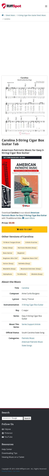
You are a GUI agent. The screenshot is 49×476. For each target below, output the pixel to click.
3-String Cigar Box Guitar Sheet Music (31, 15)
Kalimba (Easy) (24, 264)
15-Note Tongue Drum (11, 242)
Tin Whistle (21, 274)
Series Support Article (31, 324)
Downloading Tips (9, 453)
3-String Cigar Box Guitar (32, 304)
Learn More (29, 218)
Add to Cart (25, 229)
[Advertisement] (24, 49)
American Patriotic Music (32, 342)
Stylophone (7, 274)
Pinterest (8, 433)
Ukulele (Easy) (36, 274)
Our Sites (16, 471)
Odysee (7, 429)
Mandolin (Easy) (9, 269)
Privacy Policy (7, 471)
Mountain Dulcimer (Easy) (31, 269)
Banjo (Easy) (8, 248)
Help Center (7, 449)
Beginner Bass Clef (30, 258)
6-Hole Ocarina (31, 242)
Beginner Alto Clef (10, 258)
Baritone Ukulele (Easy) (27, 248)
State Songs (27, 345)
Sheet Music (10, 15)
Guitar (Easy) (8, 264)
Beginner (21, 253)
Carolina (25, 288)
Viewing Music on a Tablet (13, 457)
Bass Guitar (7, 253)
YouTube (8, 437)
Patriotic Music (28, 338)
